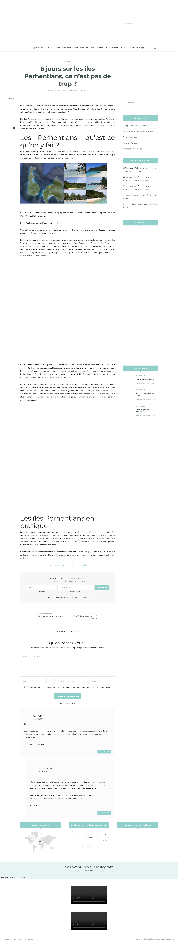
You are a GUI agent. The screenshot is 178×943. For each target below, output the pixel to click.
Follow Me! (89, 870)
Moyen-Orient (112, 48)
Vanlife (123, 48)
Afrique (49, 48)
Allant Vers (45, 768)
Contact (30, 939)
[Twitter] (39, 23)
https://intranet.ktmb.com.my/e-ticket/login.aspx (49, 798)
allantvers (52, 91)
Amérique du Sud (81, 48)
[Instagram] (42, 23)
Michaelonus (128, 177)
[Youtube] (46, 23)
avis (50, 565)
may (124, 204)
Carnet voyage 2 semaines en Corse (138, 131)
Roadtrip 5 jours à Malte (145, 410)
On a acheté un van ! (131, 137)
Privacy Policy (21, 939)
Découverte (61, 565)
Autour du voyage (136, 48)
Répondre (104, 751)
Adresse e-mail (76, 592)
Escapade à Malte (145, 379)
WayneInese (128, 186)
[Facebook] (35, 23)
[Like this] (12, 129)
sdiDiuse (126, 168)
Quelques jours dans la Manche (136, 125)
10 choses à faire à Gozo (145, 394)
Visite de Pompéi (130, 143)
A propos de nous (10, 939)
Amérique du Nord (63, 48)
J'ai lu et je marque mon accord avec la (69, 597)
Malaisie (69, 61)
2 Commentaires (73, 91)
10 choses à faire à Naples (133, 149)
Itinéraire (73, 565)
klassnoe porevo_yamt (132, 195)
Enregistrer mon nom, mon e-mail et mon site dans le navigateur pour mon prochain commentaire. (69, 687)
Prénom (41, 592)
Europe (100, 48)
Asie (92, 48)
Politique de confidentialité (83, 597)
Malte (143, 376)
